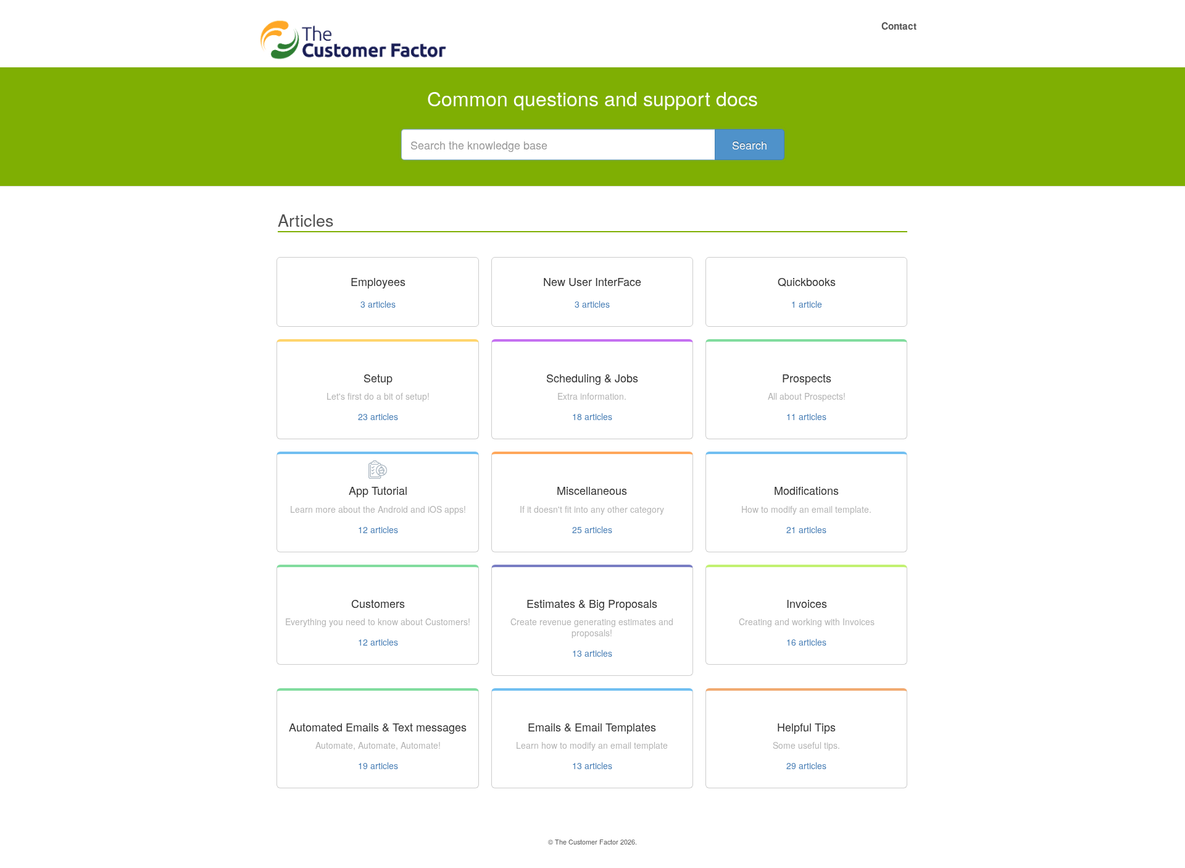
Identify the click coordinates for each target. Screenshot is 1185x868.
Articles (306, 220)
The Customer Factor (586, 841)
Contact (899, 26)
